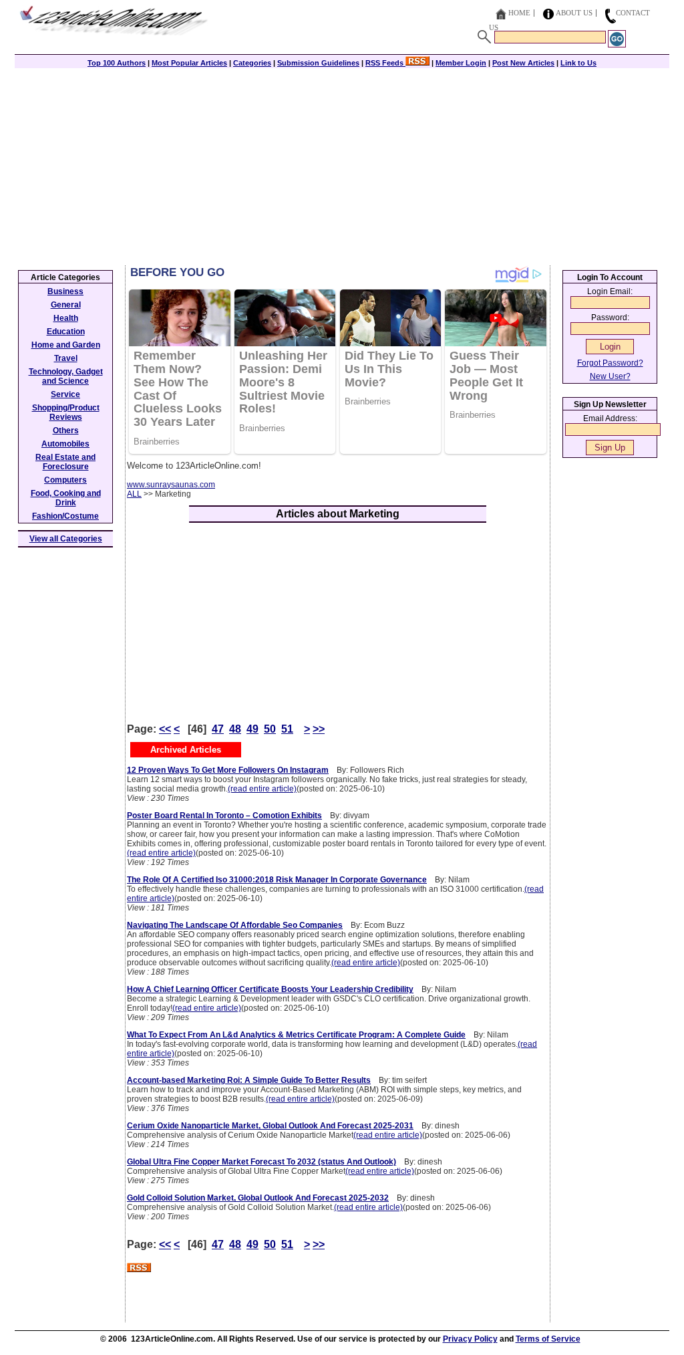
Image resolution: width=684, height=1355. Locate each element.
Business (65, 291)
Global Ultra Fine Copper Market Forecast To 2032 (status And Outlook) (261, 1161)
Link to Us (578, 63)
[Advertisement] (342, 165)
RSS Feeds (385, 63)
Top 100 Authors (117, 63)
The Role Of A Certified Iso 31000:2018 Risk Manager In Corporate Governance (277, 879)
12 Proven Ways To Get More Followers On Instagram (228, 770)
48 (235, 729)
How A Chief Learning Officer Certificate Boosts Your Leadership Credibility (270, 989)
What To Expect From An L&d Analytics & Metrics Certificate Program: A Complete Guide (296, 1034)
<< (165, 729)
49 (252, 729)
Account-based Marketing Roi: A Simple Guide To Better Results (249, 1080)
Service (65, 394)
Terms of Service (548, 1339)
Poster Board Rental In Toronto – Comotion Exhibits (224, 815)
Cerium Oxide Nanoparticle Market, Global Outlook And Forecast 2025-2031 (270, 1125)
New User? (610, 376)
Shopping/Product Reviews (66, 412)
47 (218, 729)
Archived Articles (185, 750)
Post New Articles (523, 63)
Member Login (461, 63)
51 (287, 729)
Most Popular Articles (189, 63)
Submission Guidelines (318, 63)
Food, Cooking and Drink (66, 498)
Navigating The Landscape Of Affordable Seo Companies (235, 925)
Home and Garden (65, 345)
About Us (574, 13)
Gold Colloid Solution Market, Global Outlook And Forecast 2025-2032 (258, 1198)
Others (66, 430)
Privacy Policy (470, 1339)
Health (65, 318)
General (66, 305)
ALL (134, 494)
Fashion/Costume (65, 516)
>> (319, 729)
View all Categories (65, 538)
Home (519, 13)
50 (270, 729)
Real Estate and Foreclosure (65, 462)
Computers (65, 480)
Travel (65, 358)
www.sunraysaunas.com (171, 484)
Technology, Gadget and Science (66, 376)
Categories (252, 63)
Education (66, 331)
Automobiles (65, 444)
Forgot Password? (610, 363)
